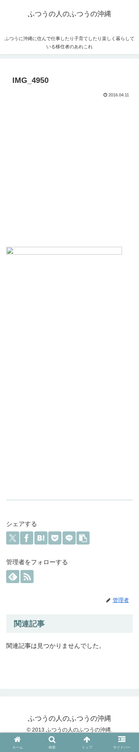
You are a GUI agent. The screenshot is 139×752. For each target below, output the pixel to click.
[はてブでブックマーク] (40, 538)
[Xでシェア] (12, 538)
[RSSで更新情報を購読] (27, 576)
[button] (83, 538)
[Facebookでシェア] (26, 538)
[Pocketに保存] (54, 538)
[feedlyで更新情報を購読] (12, 576)
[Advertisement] (69, 173)
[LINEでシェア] (69, 538)
